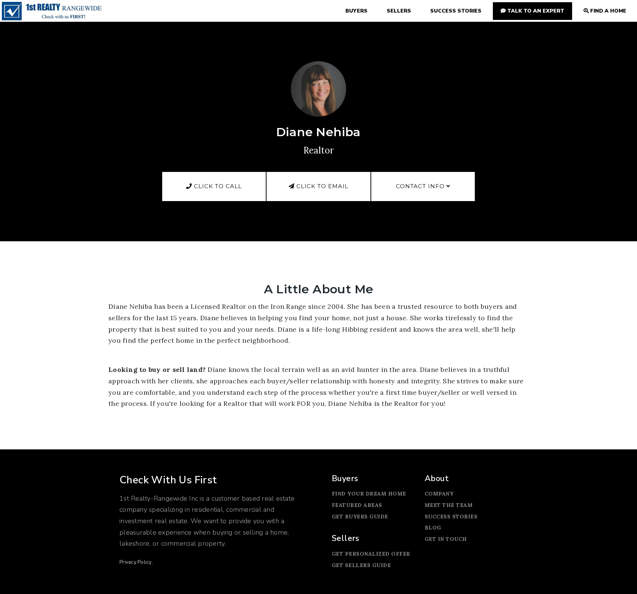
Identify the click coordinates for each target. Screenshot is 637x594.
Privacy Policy (135, 562)
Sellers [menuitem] (399, 10)
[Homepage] (52, 11)
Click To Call (217, 186)
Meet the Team (449, 505)
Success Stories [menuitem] (455, 10)
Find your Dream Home (369, 493)
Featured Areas (357, 505)
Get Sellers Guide (361, 565)
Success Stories (451, 516)
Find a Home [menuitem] (607, 10)
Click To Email (321, 186)
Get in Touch (446, 539)
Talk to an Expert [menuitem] (535, 10)
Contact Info (421, 186)
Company (439, 493)
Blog (433, 527)
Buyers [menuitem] (356, 10)
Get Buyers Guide (360, 516)
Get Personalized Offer (371, 553)
